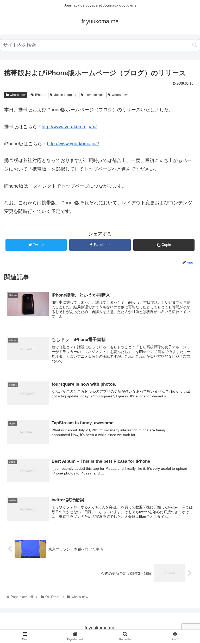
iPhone (40, 95)
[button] (194, 45)
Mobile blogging (64, 95)
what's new (18, 95)
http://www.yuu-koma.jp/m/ (69, 126)
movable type (94, 95)
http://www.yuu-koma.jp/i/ (73, 143)
